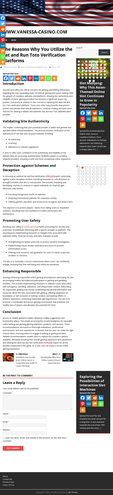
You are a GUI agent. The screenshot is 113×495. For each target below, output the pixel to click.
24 (105, 68)
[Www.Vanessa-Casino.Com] (56, 24)
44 (90, 77)
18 (82, 68)
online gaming (31, 226)
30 (97, 71)
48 (105, 77)
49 (90, 81)
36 (90, 74)
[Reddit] (18, 78)
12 (90, 65)
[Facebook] (6, 78)
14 (97, 65)
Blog (13, 40)
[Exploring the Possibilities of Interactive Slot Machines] (93, 267)
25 (79, 71)
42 (82, 77)
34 (82, 74)
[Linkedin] (24, 78)
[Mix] (42, 78)
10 (82, 65)
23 (101, 68)
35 (86, 74)
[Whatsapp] (48, 78)
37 (93, 74)
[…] (96, 149)
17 (79, 68)
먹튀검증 (50, 176)
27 (86, 71)
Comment (7, 393)
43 (86, 77)
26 (82, 71)
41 (79, 77)
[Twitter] (12, 78)
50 (93, 81)
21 (93, 68)
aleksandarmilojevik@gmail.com (33, 67)
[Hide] (1, 67)
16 (105, 65)
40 (105, 74)
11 (86, 65)
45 (93, 77)
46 (97, 77)
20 (90, 68)
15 (101, 65)
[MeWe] (36, 78)
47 (101, 77)
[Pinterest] (30, 78)
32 (105, 71)
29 (93, 71)
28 (90, 71)
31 (101, 71)
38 (97, 74)
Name (6, 413)
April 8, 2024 (11, 67)
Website (6, 429)
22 (97, 68)
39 (101, 74)
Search (79, 47)
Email (5, 422)
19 (86, 68)
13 (93, 65)
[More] (54, 78)
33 (79, 74)
